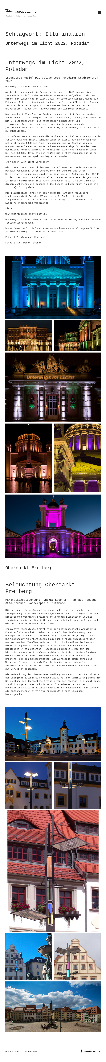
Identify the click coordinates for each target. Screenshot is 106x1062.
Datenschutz (13, 1052)
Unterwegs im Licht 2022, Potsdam (47, 43)
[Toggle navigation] (99, 13)
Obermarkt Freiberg (29, 568)
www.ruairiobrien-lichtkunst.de (26, 214)
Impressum (31, 1052)
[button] (53, 287)
